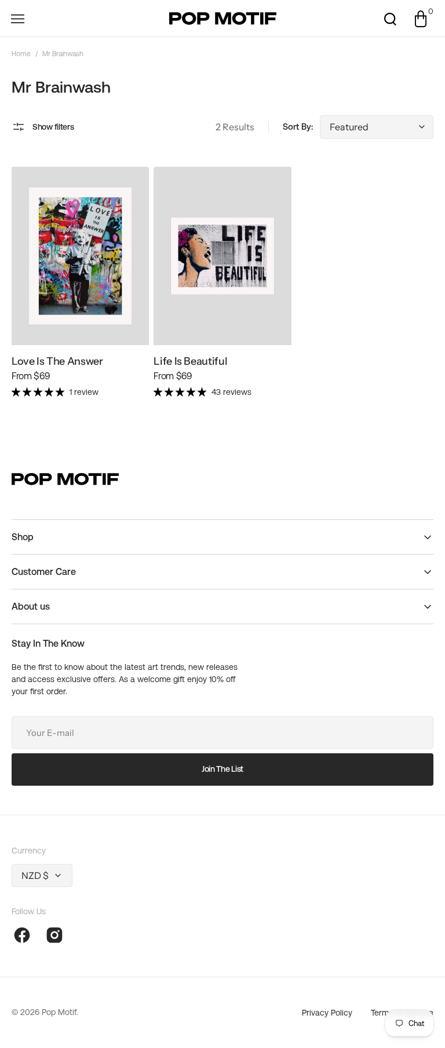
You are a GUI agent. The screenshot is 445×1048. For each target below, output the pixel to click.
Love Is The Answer (57, 361)
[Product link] (80, 287)
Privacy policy (327, 1012)
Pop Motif (59, 1012)
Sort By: (298, 126)
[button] (17, 18)
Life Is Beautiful (190, 361)
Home (21, 54)
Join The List (222, 769)
